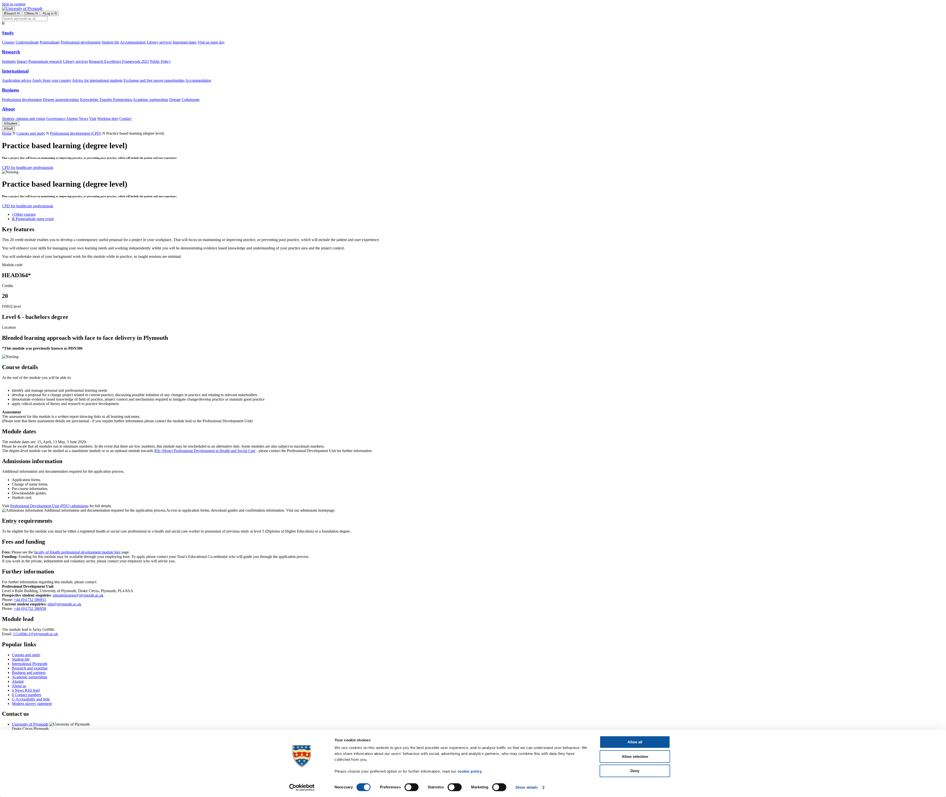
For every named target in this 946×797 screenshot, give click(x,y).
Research (11, 51)
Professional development (81, 42)
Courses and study (31, 133)
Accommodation (133, 42)
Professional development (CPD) (75, 133)
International (15, 71)
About (8, 109)
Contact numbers (26, 695)
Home (7, 133)
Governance (55, 118)
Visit (92, 118)
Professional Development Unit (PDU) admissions (49, 506)
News (83, 118)
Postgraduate (50, 42)
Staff (8, 128)
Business (10, 90)
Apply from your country (51, 80)
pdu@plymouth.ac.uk (64, 604)
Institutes (9, 61)
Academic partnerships (150, 100)
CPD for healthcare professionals (27, 167)
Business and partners (29, 672)
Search (11, 13)
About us (19, 686)
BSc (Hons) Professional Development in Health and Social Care (204, 451)
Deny (634, 771)
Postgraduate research (45, 61)
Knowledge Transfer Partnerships (106, 100)
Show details (526, 787)
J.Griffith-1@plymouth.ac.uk (35, 634)
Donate (175, 100)
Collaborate (191, 100)
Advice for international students (97, 80)
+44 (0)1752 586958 (30, 608)
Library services (159, 42)
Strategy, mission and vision (23, 118)
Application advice (16, 80)
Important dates (185, 42)
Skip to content (13, 4)
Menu (31, 13)
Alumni (72, 118)
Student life (110, 42)
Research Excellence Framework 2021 (119, 61)
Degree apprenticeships (61, 100)
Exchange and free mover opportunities (154, 80)
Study (8, 32)
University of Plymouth (30, 724)
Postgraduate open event (33, 219)
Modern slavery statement (32, 703)
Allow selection (635, 756)
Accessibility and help (31, 699)
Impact (22, 61)
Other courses (23, 214)
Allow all (634, 742)
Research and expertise (30, 668)
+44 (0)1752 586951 (30, 600)
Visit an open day (211, 42)
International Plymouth (29, 664)
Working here (107, 118)
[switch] (412, 787)
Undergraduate (27, 42)
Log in (50, 13)
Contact (125, 118)
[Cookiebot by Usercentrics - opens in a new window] (301, 787)
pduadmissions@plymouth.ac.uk (78, 595)
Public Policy (160, 61)
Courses (8, 42)
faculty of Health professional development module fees (77, 552)
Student (10, 123)
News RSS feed (26, 690)
